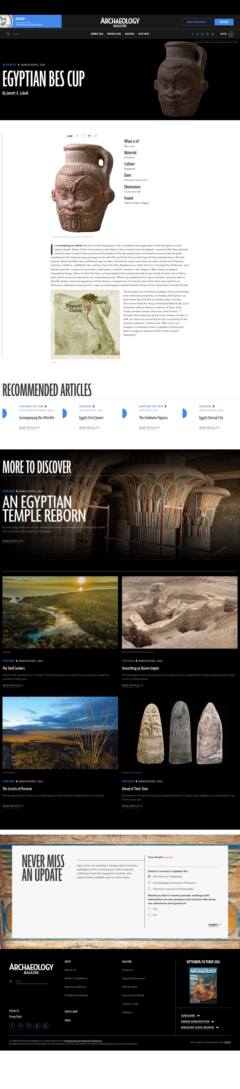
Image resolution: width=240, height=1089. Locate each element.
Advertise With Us (75, 987)
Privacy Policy (15, 1017)
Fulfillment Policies (76, 995)
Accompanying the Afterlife (36, 418)
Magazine (167, 876)
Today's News (71, 1012)
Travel (68, 1021)
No (155, 915)
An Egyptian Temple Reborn (44, 509)
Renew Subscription (196, 22)
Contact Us (14, 1011)
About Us (70, 970)
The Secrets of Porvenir (17, 789)
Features (127, 970)
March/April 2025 (33, 64)
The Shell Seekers (13, 668)
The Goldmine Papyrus (153, 418)
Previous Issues (114, 34)
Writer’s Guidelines (76, 978)
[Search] (8, 34)
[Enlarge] (111, 147)
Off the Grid (129, 987)
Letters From (130, 1004)
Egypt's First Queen (91, 418)
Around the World (133, 995)
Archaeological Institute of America (174, 883)
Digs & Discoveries (133, 978)
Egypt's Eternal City (211, 418)
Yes (155, 909)
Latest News (143, 34)
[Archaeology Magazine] (31, 974)
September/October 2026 (203, 962)
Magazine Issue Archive (197, 1027)
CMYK (227, 1042)
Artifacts (9, 64)
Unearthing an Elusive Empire (140, 668)
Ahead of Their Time (135, 789)
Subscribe (224, 22)
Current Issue (97, 34)
